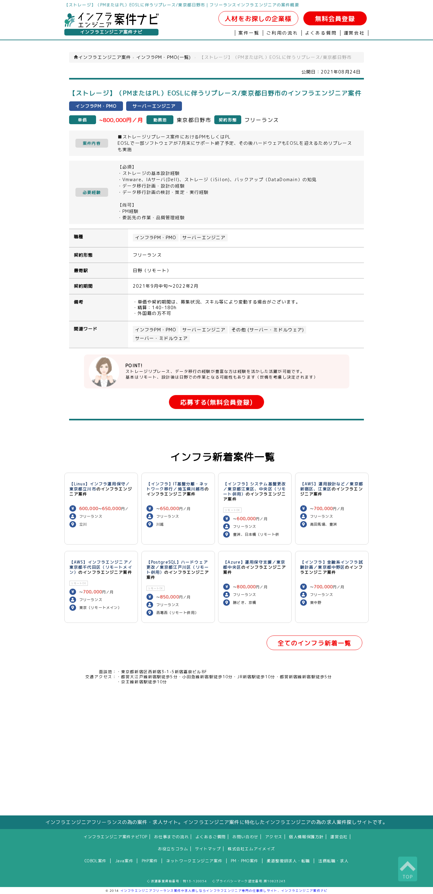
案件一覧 (249, 33)
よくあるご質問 (211, 836)
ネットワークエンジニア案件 (194, 860)
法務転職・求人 (333, 860)
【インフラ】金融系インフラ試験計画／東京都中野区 (331, 564)
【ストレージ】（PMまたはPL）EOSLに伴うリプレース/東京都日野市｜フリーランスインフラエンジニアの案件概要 (181, 4)
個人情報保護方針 (306, 836)
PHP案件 (150, 860)
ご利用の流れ (282, 33)
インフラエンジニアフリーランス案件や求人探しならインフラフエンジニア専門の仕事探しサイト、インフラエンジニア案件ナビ (224, 890)
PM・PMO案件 (244, 860)
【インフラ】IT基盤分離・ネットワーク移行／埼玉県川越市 (177, 486)
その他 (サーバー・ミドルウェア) (267, 330)
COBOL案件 (96, 860)
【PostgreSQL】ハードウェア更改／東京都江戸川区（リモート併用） (177, 567)
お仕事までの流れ (171, 836)
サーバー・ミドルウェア (161, 338)
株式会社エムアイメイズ (251, 848)
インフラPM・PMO (155, 237)
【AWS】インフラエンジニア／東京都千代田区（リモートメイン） (100, 567)
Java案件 (124, 860)
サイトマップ (208, 848)
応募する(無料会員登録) (216, 402)
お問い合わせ (245, 836)
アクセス (273, 836)
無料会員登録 (335, 18)
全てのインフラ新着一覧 (314, 643)
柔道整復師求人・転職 (288, 860)
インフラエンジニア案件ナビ (111, 32)
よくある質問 (321, 33)
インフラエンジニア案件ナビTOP (115, 836)
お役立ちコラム (173, 848)
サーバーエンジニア (203, 237)
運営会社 (354, 33)
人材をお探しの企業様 (258, 18)
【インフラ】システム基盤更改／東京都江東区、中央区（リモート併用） (254, 488)
